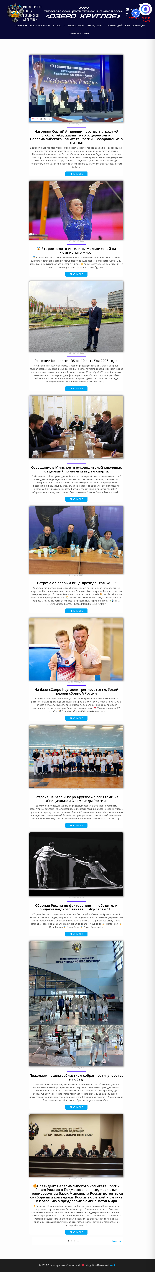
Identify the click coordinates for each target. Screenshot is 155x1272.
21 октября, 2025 (76, 353)
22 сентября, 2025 (76, 682)
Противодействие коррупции (125, 25)
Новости (59, 25)
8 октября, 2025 (76, 575)
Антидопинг (95, 25)
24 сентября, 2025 (76, 1067)
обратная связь (79, 33)
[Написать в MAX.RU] (145, 9)
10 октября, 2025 (76, 459)
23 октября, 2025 (76, 789)
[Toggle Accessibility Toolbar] (136, 13)
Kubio (113, 1265)
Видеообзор (76, 25)
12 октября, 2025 (76, 897)
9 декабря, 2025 (76, 123)
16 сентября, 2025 (76, 1178)
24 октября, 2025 (76, 241)
